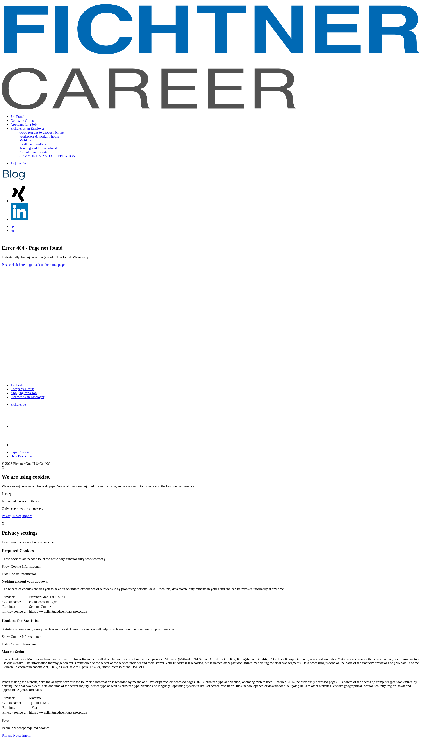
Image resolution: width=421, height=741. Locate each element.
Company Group (22, 120)
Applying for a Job (24, 124)
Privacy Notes (11, 516)
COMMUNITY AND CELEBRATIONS (48, 156)
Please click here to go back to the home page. (34, 265)
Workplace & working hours (39, 136)
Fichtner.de (18, 163)
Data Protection (21, 456)
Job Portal (17, 116)
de (12, 227)
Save (5, 720)
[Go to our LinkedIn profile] (19, 219)
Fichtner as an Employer (27, 397)
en (12, 231)
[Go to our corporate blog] (13, 179)
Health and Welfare (32, 144)
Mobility (25, 140)
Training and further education (40, 148)
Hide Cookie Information (19, 574)
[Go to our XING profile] (19, 201)
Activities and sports (33, 152)
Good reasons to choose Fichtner (42, 132)
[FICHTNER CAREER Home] (210, 109)
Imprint (27, 516)
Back (5, 728)
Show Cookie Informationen (21, 566)
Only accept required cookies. (29, 728)
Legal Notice (20, 452)
